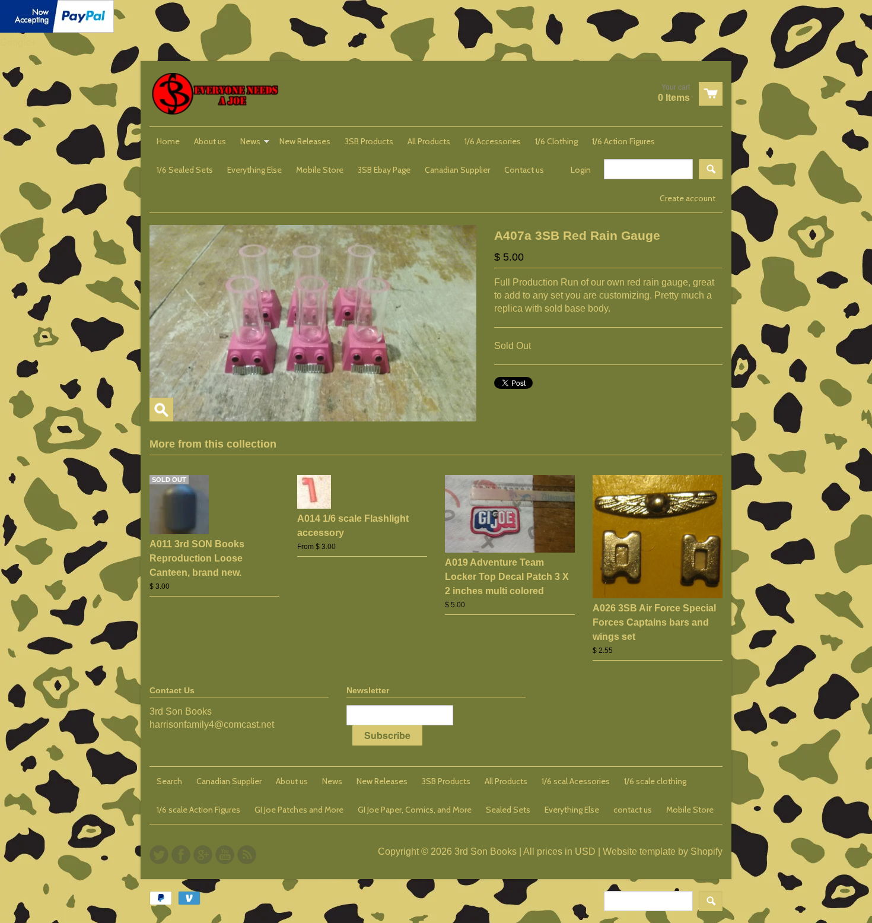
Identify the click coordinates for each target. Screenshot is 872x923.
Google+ (18, 42)
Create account (687, 198)
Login (581, 169)
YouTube (224, 854)
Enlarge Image (161, 409)
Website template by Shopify (663, 851)
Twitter (158, 854)
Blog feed (246, 854)
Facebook (180, 854)
